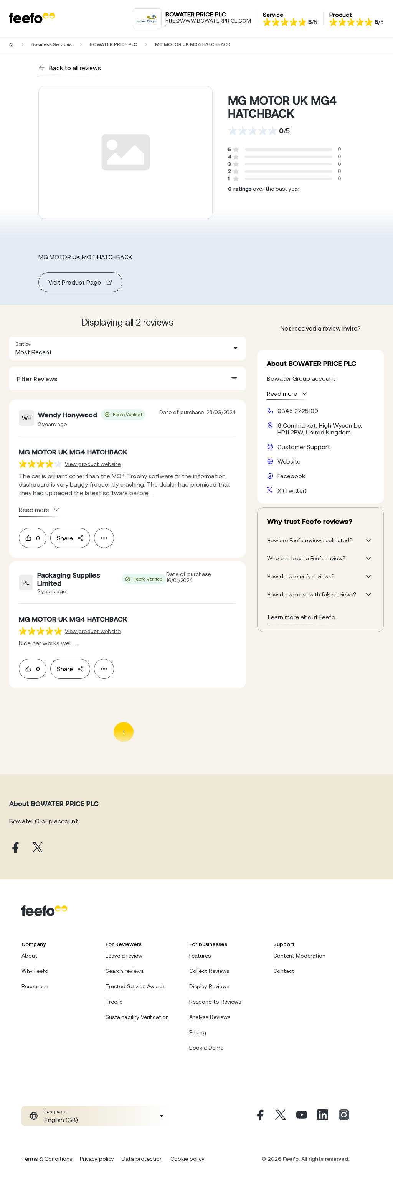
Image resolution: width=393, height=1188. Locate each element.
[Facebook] (259, 1115)
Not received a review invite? (321, 328)
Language (55, 1111)
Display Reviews (209, 986)
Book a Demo (206, 1048)
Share (65, 538)
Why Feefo (34, 971)
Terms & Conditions (46, 1159)
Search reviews (125, 971)
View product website (93, 464)
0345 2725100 (297, 410)
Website (289, 461)
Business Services (51, 44)
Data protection (142, 1159)
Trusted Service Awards (135, 986)
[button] (127, 348)
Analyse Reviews (209, 1017)
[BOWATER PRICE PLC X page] (37, 848)
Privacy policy (97, 1159)
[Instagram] (344, 1115)
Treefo (114, 1002)
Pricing (197, 1032)
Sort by (22, 344)
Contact (283, 971)
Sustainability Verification (137, 1017)
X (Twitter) (292, 490)
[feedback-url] (40, 464)
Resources (34, 986)
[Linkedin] (322, 1115)
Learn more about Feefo (301, 617)
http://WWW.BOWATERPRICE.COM (208, 21)
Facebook (291, 475)
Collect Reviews (209, 971)
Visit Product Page (74, 282)
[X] (280, 1115)
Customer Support (303, 446)
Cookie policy (187, 1159)
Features (200, 956)
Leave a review (124, 956)
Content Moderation (299, 956)
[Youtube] (301, 1115)
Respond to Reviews (215, 1002)
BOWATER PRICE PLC (113, 44)
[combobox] (127, 348)
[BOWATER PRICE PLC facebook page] (14, 848)
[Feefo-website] (32, 19)
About (29, 956)
